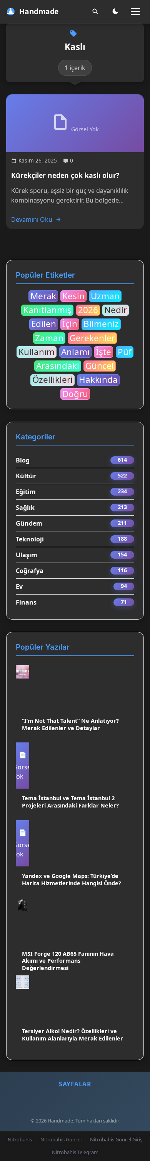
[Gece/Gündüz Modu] (115, 11)
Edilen (43, 324)
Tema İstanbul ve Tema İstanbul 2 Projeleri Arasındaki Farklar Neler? (70, 801)
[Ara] (95, 11)
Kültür (26, 476)
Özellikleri (52, 380)
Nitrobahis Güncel (61, 1139)
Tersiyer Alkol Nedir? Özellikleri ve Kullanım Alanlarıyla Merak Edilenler (72, 1034)
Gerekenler (92, 338)
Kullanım (36, 352)
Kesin (73, 296)
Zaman (49, 338)
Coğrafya (29, 570)
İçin (69, 324)
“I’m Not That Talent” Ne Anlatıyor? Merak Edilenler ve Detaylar (70, 724)
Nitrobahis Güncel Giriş (116, 1139)
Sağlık (25, 507)
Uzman (105, 296)
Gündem (29, 523)
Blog (23, 460)
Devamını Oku (31, 219)
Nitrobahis (20, 1139)
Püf (125, 352)
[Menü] (135, 11)
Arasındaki (57, 366)
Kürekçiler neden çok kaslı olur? (65, 175)
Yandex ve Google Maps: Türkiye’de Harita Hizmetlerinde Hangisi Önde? (71, 879)
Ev (19, 586)
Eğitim (26, 492)
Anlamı (75, 352)
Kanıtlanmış (47, 310)
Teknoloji (30, 539)
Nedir (115, 310)
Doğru (75, 394)
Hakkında (98, 380)
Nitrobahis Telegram (75, 1152)
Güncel (99, 366)
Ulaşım (26, 555)
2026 (88, 310)
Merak (43, 296)
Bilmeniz (101, 324)
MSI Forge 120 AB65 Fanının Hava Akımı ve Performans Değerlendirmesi (68, 961)
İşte (103, 352)
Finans (26, 602)
